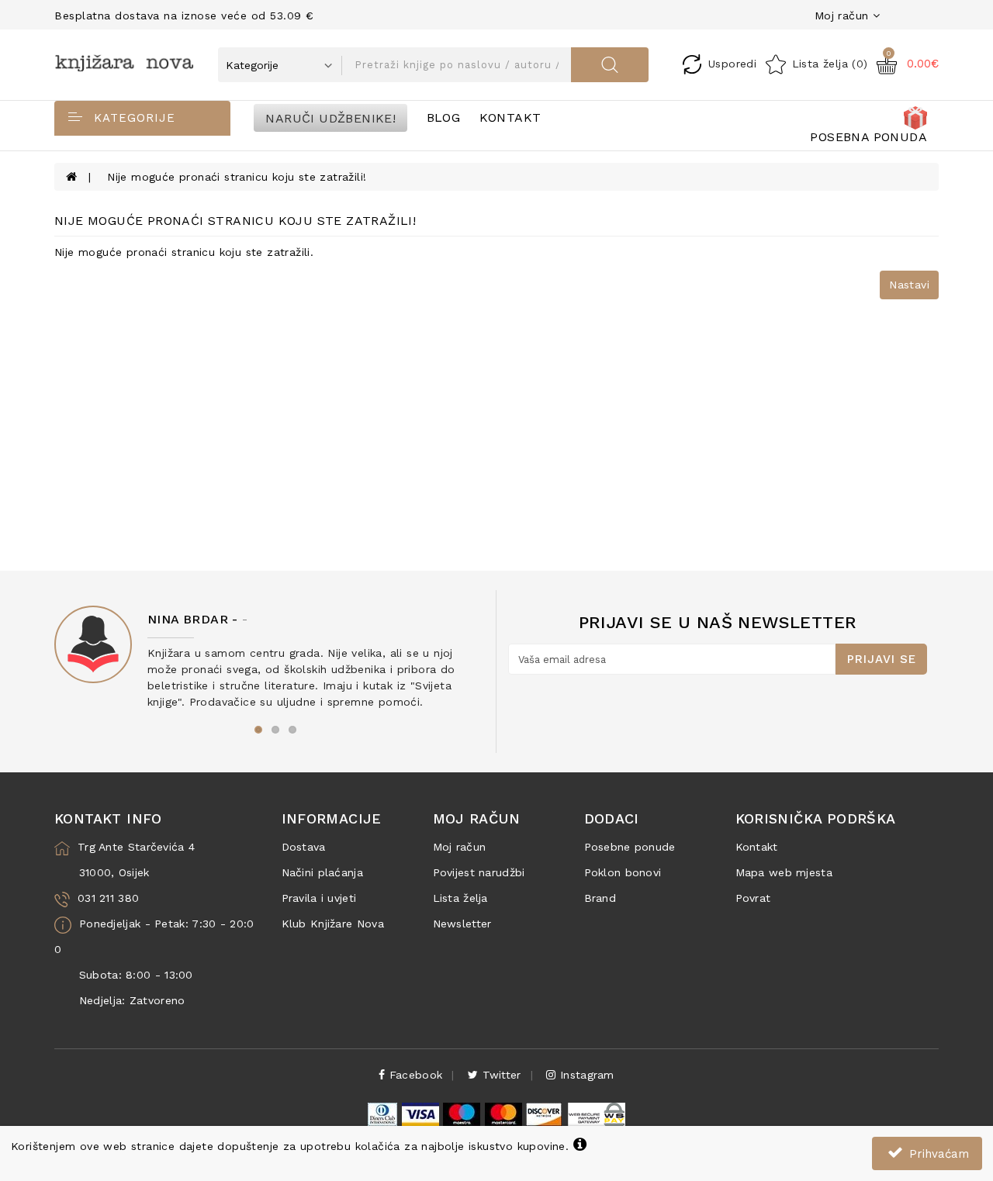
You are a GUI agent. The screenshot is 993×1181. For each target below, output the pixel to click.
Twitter (499, 1075)
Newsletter (462, 923)
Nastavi (909, 284)
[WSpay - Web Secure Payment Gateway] (595, 1113)
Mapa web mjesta (784, 872)
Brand (600, 898)
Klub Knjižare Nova (333, 923)
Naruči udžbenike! (330, 117)
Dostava (304, 847)
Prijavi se (881, 659)
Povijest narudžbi (479, 872)
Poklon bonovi (623, 872)
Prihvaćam (937, 1154)
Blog (444, 117)
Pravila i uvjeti (319, 898)
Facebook (414, 1075)
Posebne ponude (630, 847)
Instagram (585, 1075)
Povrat (753, 898)
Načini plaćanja (323, 872)
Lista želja (460, 898)
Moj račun (459, 847)
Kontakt (510, 117)
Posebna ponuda (868, 136)
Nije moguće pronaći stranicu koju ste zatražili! (236, 177)
